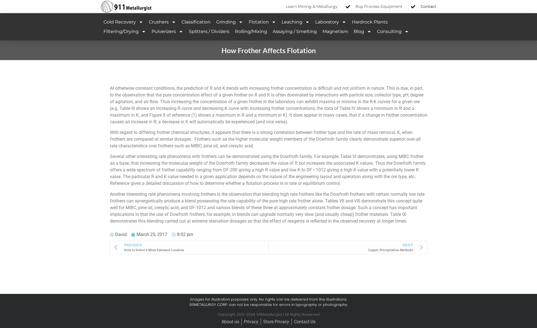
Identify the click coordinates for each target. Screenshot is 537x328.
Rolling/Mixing (251, 31)
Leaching (292, 22)
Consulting (389, 31)
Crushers (159, 22)
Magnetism (335, 31)
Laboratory (327, 22)
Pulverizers (164, 31)
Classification (196, 22)
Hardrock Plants (370, 22)
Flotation (259, 22)
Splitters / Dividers (209, 31)
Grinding (226, 22)
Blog (359, 31)
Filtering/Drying (121, 31)
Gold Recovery (119, 22)
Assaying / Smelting (295, 31)
